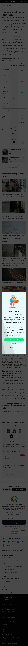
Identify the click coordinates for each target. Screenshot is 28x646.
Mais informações (14, 347)
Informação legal (7, 351)
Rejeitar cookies (14, 343)
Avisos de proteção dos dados (18, 351)
